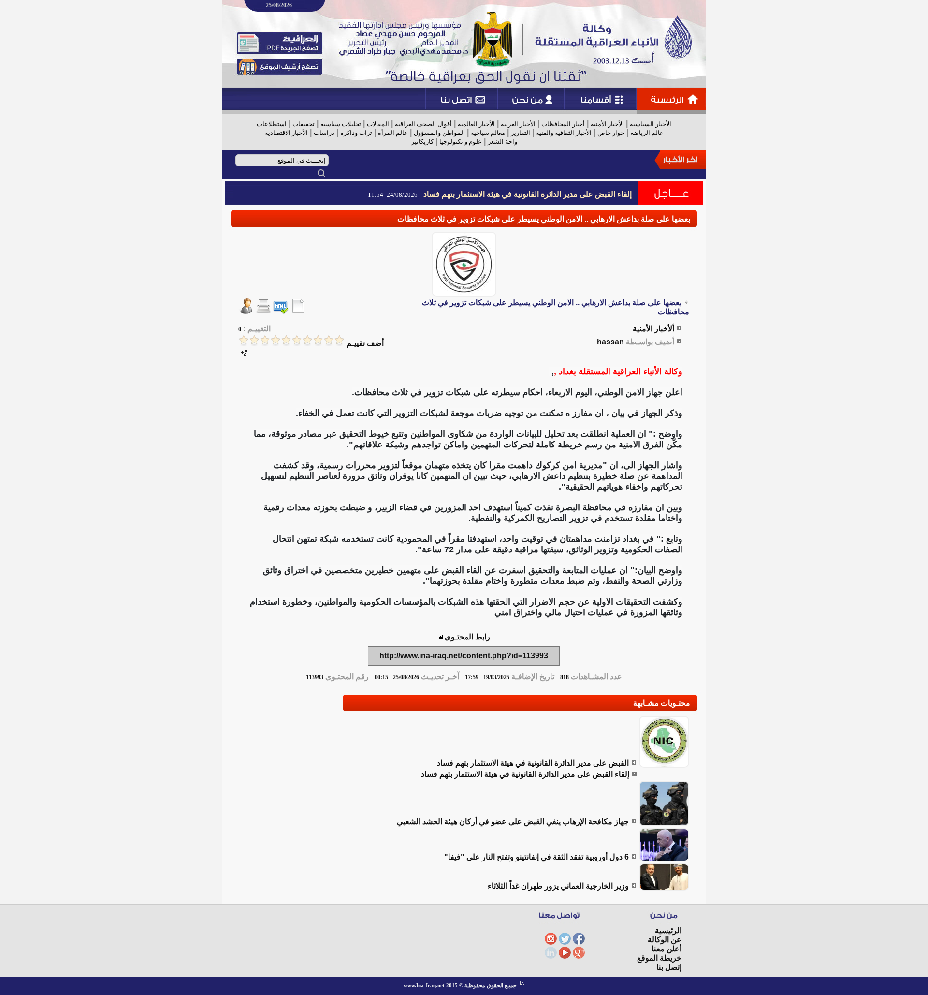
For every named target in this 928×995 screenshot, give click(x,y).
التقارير (520, 132)
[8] (265, 340)
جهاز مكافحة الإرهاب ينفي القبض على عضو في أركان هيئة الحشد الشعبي (513, 821)
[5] (296, 340)
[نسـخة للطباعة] (263, 311)
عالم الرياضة (647, 132)
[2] (328, 340)
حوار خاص (610, 132)
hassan (610, 342)
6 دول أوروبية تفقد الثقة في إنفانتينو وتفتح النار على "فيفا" (536, 857)
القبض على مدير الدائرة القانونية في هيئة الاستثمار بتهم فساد (533, 763)
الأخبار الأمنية (607, 124)
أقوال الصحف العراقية (423, 124)
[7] (275, 340)
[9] (254, 340)
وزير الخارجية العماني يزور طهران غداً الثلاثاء (558, 886)
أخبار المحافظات (563, 124)
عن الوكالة (665, 940)
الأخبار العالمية (476, 124)
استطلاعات (272, 124)
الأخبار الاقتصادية (286, 132)
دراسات (324, 132)
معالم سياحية (488, 132)
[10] (243, 340)
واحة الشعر (502, 141)
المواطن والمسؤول (439, 132)
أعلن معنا (667, 949)
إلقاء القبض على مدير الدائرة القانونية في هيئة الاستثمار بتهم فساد (527, 194)
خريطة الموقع (659, 958)
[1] (339, 340)
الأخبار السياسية (650, 124)
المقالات (378, 124)
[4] (307, 340)
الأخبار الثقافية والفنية (564, 132)
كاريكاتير (422, 141)
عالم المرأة (393, 132)
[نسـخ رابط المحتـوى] (440, 637)
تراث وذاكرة (356, 132)
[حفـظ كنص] (298, 311)
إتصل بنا (669, 967)
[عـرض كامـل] (664, 765)
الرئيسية (668, 930)
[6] (286, 340)
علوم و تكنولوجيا (460, 141)
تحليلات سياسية (340, 124)
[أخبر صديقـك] (246, 311)
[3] (318, 340)
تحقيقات (303, 124)
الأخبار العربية (518, 124)
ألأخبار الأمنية (653, 329)
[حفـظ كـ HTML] (281, 311)
